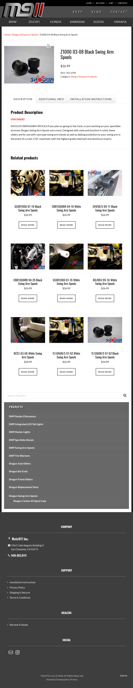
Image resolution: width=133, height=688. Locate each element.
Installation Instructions (23, 582)
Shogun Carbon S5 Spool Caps (29, 500)
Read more (28, 225)
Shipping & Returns (20, 592)
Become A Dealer (19, 624)
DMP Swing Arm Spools (22, 447)
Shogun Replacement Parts (24, 487)
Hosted (50, 679)
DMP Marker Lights (19, 431)
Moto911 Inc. (20, 538)
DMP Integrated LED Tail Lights (26, 424)
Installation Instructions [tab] (91, 99)
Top (122, 675)
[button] (48, 45)
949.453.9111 (19, 555)
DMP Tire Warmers (19, 455)
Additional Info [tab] (51, 99)
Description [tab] (23, 99)
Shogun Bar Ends (18, 471)
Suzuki (98, 22)
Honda (55, 22)
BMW (13, 22)
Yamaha (120, 22)
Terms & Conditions (20, 597)
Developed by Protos (66, 679)
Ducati (34, 22)
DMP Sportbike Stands (21, 439)
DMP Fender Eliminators (22, 416)
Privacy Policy (17, 587)
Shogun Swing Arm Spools (25, 34)
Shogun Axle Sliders (20, 463)
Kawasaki (77, 22)
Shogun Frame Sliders (21, 479)
